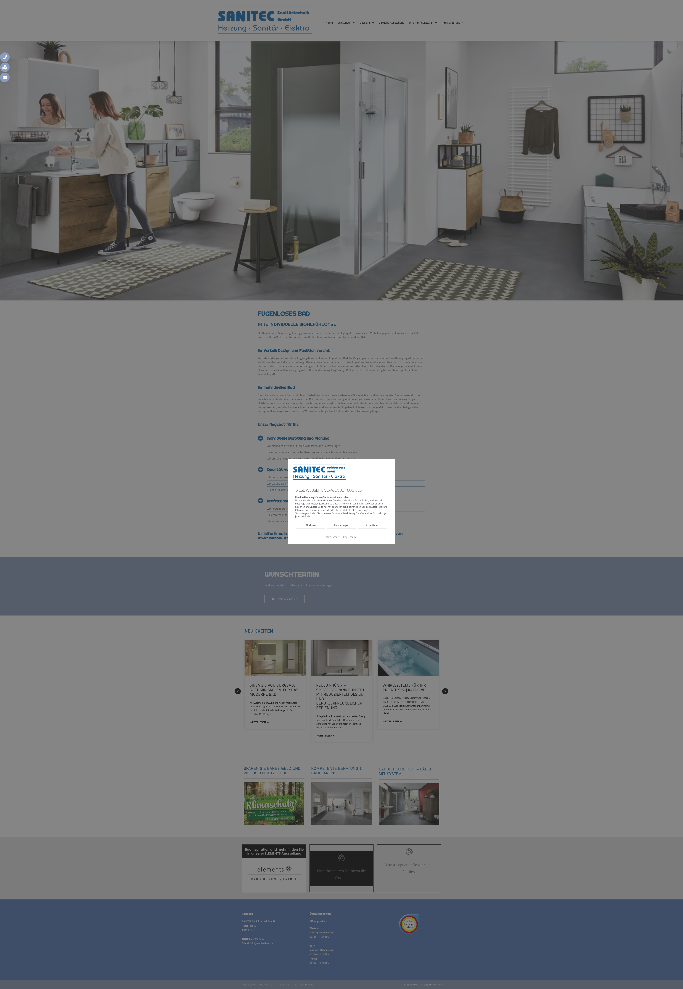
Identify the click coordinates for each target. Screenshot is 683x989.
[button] (5, 57)
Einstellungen (341, 525)
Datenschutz (333, 536)
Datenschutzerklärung (343, 513)
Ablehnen (311, 525)
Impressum (349, 536)
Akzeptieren (372, 525)
